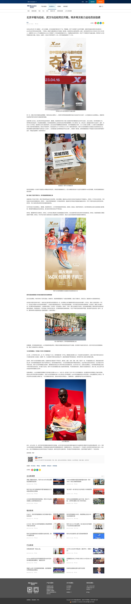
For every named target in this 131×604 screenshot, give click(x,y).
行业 (43, 11)
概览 (29, 11)
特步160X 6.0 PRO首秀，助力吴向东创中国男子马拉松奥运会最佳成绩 (79, 525)
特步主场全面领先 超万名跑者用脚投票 (77, 533)
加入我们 (68, 589)
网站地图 (34, 599)
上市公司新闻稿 (68, 11)
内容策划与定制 (50, 586)
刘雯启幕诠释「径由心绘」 (34, 549)
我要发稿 (92, 1)
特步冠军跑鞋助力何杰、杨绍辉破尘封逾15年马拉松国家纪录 (79, 515)
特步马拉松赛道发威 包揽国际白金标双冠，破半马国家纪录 (39, 534)
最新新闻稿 (34, 11)
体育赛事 (43, 466)
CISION (92, 599)
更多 (102, 476)
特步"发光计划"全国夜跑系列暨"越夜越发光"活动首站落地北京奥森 (39, 490)
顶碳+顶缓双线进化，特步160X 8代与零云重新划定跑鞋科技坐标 (39, 480)
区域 (47, 11)
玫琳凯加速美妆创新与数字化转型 (76, 568)
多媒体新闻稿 (60, 11)
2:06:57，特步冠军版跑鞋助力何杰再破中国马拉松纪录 (39, 515)
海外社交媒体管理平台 (51, 592)
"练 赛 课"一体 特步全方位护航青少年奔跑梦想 (79, 489)
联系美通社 (90, 583)
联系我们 (65, 6)
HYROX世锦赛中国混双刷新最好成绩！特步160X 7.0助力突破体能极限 (78, 480)
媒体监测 (100, 1)
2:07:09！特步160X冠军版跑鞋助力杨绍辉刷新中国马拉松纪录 (39, 525)
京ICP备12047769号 (90, 602)
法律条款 (28, 599)
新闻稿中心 (52, 6)
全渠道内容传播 (50, 587)
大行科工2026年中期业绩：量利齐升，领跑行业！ (79, 549)
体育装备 (55, 466)
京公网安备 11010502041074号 (78, 602)
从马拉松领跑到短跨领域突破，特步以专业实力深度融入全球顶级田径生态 (39, 500)
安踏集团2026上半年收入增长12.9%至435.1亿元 (79, 559)
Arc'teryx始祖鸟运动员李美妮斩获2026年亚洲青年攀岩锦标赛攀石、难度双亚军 (39, 559)
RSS (38, 599)
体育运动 (49, 466)
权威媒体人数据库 (50, 590)
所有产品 (48, 593)
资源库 (59, 6)
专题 (39, 11)
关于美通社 (70, 583)
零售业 (38, 466)
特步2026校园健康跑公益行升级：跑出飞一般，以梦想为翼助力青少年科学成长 (78, 500)
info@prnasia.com (90, 587)
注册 (83, 1)
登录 (87, 1)
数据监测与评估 (50, 589)
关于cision (69, 587)
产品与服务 (44, 6)
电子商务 (33, 466)
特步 (28, 22)
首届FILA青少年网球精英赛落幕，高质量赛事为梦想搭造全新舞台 (39, 569)
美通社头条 (52, 11)
